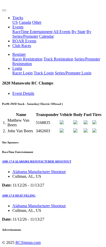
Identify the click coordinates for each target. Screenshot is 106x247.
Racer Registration (27, 59)
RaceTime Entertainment (32, 31)
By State (78, 31)
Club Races (21, 45)
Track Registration (58, 59)
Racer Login (22, 73)
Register (19, 54)
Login (17, 68)
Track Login (44, 73)
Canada (25, 22)
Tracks (17, 18)
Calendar (46, 36)
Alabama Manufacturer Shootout (39, 171)
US (15, 22)
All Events (61, 31)
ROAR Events (24, 41)
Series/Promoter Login (73, 73)
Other (36, 22)
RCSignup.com (28, 242)
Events (17, 27)
